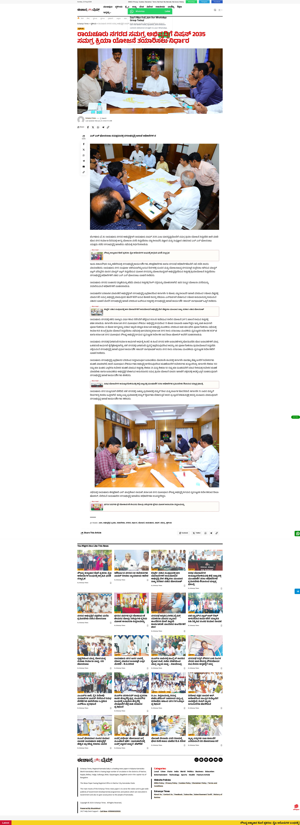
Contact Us (168, 794)
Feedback (178, 794)
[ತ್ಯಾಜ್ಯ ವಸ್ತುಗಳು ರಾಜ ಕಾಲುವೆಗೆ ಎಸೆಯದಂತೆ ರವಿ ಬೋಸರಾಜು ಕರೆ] (205, 725)
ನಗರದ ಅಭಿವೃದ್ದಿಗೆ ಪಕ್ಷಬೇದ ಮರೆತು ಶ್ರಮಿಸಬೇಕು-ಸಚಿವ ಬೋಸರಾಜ (93, 617)
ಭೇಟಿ (138, 18)
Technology (174, 775)
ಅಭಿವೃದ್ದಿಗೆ (107, 523)
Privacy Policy (171, 783)
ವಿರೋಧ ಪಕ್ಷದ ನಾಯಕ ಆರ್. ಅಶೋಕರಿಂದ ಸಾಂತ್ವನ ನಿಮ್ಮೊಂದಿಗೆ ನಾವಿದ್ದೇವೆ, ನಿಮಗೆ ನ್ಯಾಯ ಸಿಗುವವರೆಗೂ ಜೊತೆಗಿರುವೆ (203, 700)
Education (209, 772)
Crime (163, 772)
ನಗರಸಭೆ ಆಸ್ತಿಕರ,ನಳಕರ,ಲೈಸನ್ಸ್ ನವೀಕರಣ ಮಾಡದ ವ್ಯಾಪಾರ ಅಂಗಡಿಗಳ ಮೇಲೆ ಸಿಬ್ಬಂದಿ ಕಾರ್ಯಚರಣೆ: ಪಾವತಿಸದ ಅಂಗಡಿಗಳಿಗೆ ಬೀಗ (168, 621)
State (169, 772)
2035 (100, 523)
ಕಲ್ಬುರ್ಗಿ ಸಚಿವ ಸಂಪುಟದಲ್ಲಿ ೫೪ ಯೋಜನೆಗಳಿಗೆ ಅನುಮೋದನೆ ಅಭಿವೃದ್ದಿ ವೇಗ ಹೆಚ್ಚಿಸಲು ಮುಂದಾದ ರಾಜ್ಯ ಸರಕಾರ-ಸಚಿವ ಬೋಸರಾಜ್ (154, 309)
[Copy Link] (108, 127)
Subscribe (188, 794)
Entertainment (160, 775)
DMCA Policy (159, 783)
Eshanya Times (91, 118)
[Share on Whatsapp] (98, 127)
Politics (190, 772)
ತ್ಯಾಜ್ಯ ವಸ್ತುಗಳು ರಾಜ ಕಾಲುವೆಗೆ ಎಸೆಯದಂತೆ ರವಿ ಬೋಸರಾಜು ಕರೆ (203, 740)
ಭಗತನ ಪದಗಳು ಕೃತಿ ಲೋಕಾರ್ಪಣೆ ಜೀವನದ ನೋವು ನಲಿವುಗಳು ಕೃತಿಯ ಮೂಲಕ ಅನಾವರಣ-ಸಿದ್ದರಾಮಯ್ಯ (144, 504)
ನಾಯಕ (132, 18)
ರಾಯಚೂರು (149, 523)
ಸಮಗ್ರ (162, 523)
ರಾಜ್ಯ (168, 692)
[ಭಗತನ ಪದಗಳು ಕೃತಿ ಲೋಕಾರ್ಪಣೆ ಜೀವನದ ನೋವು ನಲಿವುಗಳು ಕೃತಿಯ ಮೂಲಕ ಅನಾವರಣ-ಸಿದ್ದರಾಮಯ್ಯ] (131, 603)
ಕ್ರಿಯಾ (113, 523)
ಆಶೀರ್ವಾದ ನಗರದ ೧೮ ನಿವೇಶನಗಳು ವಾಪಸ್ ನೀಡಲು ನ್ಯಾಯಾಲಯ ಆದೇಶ (131, 575)
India (176, 772)
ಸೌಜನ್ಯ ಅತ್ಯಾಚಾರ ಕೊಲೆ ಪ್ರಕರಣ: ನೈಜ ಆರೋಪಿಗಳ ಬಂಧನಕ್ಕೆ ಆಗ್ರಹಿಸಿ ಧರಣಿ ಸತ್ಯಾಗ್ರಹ (137, 253)
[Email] (83, 166)
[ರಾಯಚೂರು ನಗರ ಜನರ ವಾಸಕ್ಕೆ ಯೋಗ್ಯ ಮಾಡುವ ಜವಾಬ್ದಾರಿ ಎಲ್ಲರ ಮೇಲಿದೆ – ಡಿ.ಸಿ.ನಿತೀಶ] (131, 645)
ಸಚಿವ (125, 18)
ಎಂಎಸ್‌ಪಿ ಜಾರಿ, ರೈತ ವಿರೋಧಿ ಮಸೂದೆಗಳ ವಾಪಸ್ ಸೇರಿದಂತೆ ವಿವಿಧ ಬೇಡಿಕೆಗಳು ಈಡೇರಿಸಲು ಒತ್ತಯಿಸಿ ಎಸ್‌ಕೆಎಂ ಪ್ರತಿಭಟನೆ (94, 700)
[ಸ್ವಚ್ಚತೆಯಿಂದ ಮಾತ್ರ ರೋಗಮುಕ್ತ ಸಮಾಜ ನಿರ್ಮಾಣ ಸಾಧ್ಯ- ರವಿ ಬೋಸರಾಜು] (94, 645)
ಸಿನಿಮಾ (85, 735)
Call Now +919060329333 (110, 811)
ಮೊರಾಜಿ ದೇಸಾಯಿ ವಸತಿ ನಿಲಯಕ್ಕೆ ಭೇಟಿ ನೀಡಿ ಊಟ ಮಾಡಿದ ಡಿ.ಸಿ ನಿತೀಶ (168, 740)
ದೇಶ (82, 18)
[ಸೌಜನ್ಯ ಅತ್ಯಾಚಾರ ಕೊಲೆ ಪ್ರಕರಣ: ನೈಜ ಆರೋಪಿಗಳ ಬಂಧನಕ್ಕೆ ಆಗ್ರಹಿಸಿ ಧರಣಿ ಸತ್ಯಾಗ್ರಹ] (94, 560)
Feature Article (203, 775)
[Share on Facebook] (88, 127)
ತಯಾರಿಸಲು (121, 523)
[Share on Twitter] (93, 127)
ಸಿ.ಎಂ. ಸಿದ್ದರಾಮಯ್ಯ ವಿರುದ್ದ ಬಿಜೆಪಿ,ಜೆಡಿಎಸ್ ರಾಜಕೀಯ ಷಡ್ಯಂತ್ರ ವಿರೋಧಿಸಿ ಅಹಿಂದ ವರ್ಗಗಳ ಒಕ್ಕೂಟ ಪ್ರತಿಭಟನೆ (167, 700)
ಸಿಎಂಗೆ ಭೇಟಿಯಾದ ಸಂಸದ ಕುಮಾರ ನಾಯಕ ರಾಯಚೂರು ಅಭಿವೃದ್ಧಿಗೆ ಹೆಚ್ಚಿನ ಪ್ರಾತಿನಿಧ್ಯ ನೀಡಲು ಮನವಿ (93, 741)
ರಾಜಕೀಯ (146, 18)
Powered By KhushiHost (90, 808)
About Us (158, 794)
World (183, 772)
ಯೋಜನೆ (141, 523)
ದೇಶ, (88, 18)
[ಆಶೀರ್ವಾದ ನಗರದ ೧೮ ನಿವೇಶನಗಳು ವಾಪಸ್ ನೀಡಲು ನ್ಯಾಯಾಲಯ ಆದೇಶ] (131, 560)
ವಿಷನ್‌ (157, 523)
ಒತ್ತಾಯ (118, 18)
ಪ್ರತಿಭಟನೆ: (110, 18)
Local (156, 772)
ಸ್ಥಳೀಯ (95, 18)
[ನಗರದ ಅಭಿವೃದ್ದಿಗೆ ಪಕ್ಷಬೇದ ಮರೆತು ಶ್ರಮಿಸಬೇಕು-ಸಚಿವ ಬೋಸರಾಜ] (94, 603)
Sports (184, 775)
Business (199, 772)
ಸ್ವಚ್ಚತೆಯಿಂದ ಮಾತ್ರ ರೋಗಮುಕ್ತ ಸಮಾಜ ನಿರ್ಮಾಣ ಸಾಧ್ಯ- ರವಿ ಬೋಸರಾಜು (91, 661)
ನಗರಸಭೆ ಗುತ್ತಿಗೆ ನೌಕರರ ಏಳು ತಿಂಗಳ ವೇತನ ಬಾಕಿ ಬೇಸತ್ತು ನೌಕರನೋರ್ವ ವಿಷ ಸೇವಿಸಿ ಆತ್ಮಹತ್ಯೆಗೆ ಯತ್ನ (204, 661)
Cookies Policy (185, 783)
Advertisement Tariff (203, 794)
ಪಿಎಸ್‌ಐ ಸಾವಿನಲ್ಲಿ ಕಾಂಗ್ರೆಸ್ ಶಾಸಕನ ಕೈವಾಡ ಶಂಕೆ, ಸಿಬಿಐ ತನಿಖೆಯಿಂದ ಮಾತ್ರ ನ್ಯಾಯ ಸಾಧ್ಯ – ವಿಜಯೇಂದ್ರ (168, 661)
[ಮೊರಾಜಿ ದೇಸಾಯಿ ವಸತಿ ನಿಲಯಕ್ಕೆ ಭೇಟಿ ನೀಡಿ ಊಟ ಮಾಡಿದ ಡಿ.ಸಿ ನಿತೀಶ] (168, 725)
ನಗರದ (128, 523)
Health (192, 775)
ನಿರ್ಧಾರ (134, 523)
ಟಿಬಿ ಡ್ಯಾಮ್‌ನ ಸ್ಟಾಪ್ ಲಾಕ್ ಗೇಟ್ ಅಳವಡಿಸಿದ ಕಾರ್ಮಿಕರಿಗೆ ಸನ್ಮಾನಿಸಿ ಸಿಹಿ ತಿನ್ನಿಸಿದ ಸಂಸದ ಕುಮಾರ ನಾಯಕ (205, 619)
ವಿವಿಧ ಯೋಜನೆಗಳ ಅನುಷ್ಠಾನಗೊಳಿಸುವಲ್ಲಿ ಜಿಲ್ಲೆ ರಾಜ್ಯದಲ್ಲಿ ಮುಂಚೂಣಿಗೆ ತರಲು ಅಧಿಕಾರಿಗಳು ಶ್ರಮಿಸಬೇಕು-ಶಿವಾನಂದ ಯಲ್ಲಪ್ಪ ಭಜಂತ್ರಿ (153, 384)
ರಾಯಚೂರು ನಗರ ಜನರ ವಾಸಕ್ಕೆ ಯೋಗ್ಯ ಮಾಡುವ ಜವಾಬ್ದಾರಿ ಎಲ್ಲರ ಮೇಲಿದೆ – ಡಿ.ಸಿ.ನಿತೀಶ (129, 661)
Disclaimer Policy (199, 783)
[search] (215, 10)
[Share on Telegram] (103, 127)
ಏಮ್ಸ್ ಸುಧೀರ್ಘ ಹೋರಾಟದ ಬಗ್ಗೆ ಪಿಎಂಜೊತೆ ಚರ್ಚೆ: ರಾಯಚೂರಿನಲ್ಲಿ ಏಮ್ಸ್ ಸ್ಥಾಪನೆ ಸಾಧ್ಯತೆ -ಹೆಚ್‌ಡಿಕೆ (129, 741)
